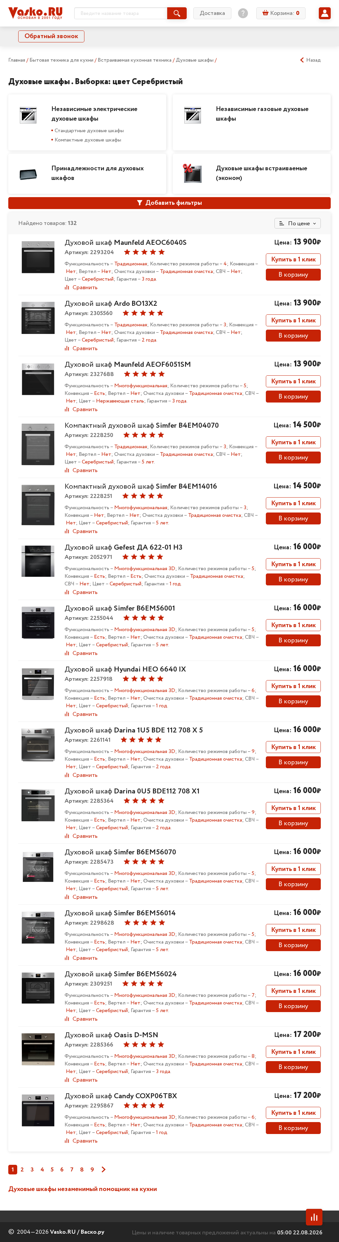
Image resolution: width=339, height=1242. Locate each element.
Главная (16, 60)
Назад (313, 60)
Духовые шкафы (195, 60)
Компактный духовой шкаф (142, 425)
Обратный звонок (51, 36)
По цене (298, 223)
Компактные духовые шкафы (88, 140)
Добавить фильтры (173, 203)
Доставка (212, 13)
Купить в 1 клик (293, 259)
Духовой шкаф (126, 243)
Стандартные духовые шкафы (89, 131)
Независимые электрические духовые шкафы (94, 114)
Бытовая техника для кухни (62, 60)
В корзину (293, 275)
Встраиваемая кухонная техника (135, 60)
